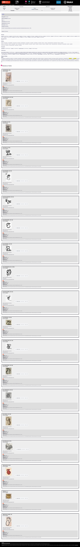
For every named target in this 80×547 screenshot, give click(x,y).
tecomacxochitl (3, 45)
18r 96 (2, 57)
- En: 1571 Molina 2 (31, 36)
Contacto (3, 542)
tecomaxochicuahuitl (11, 45)
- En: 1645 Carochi (7, 54)
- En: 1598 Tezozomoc (55, 36)
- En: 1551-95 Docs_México (14, 36)
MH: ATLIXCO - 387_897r (6, 147)
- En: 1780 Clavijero (20, 53)
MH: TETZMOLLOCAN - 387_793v (8, 340)
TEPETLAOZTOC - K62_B (7, 465)
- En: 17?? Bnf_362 (52, 53)
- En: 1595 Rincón (46, 36)
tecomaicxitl (7, 45)
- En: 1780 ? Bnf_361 (33, 54)
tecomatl (6, 71)
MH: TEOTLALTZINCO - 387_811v (8, 291)
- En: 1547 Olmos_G (5, 36)
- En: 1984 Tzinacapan (33, 48)
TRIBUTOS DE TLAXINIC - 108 (7, 514)
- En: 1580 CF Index (39, 36)
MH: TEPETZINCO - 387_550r (7, 317)
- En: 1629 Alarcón (70, 36)
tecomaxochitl (16, 45)
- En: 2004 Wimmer (43, 52)
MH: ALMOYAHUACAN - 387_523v (8, 97)
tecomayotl (20, 45)
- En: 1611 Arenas (62, 36)
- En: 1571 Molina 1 (23, 36)
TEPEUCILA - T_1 (5, 491)
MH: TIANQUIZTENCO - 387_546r (8, 365)
